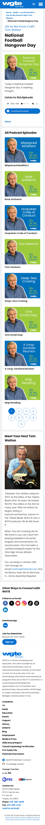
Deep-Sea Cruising (16, 301)
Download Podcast (20, 111)
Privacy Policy (21, 820)
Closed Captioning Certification (18, 746)
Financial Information (13, 754)
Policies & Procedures (24, 817)
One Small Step (14, 334)
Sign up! (9, 642)
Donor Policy (9, 817)
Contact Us (8, 785)
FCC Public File (9, 750)
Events (5, 716)
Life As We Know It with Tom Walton (20, 28)
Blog (4, 731)
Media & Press (9, 739)
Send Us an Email (10, 808)
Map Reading (12, 402)
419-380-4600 (17, 802)
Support (6, 720)
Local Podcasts (27, 12)
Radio (16, 12)
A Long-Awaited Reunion (19, 368)
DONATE (6, 728)
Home (9, 12)
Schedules (7, 701)
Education (7, 713)
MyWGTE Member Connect (18, 760)
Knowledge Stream (15, 764)
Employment (8, 735)
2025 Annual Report (12, 742)
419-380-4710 (14, 805)
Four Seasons (12, 267)
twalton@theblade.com (24, 569)
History (5, 724)
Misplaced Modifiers (17, 165)
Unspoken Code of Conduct (21, 233)
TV (3, 705)
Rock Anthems (13, 199)
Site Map (36, 820)
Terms (29, 820)
